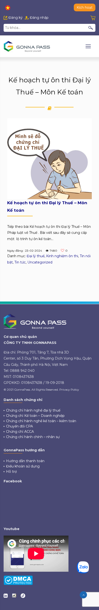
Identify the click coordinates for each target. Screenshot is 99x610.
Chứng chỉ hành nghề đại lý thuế (33, 410)
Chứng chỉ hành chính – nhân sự (33, 437)
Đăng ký (15, 17)
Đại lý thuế (35, 256)
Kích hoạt (85, 7)
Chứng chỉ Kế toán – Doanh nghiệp (35, 415)
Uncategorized (39, 262)
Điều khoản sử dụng (23, 466)
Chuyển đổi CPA (19, 426)
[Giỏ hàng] (92, 17)
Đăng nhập (39, 17)
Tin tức (20, 262)
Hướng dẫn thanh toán (25, 461)
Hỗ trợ (11, 471)
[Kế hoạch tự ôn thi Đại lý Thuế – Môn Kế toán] (49, 158)
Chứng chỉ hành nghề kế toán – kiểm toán (41, 421)
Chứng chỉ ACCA (20, 431)
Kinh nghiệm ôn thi (62, 256)
